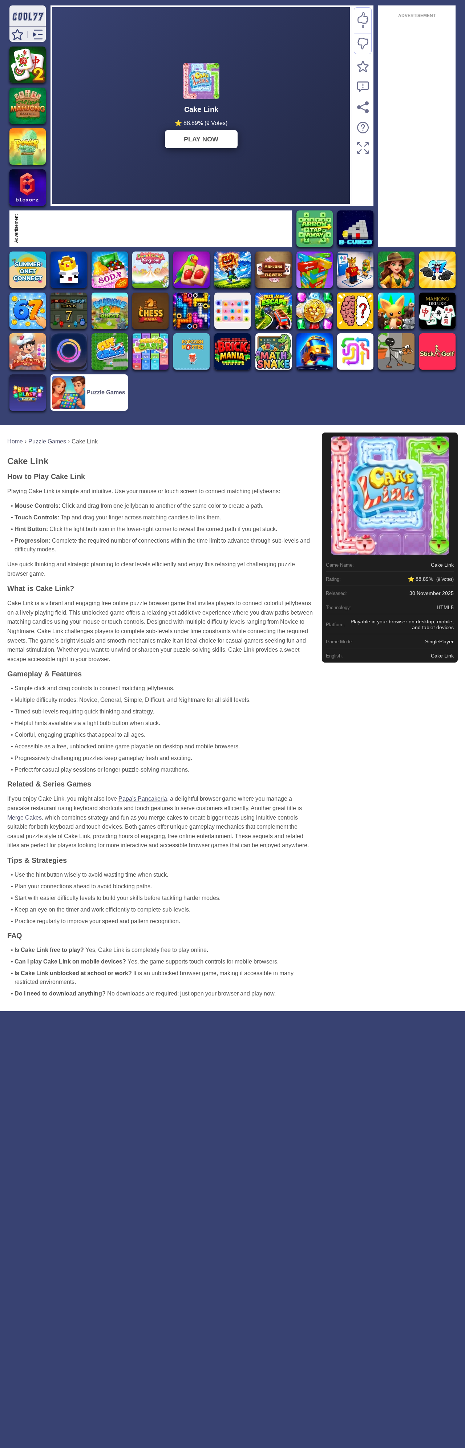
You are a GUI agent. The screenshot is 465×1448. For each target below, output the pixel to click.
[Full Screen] (363, 148)
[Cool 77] (27, 23)
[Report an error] (363, 87)
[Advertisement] (155, 228)
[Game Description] (363, 128)
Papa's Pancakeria (142, 799)
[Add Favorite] (363, 67)
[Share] (363, 107)
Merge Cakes (24, 817)
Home (15, 441)
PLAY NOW (201, 139)
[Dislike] (362, 43)
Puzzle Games (47, 441)
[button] (17, 34)
